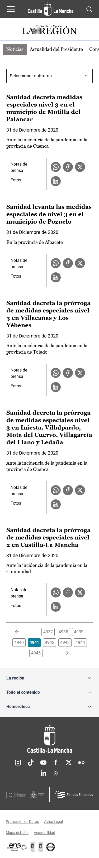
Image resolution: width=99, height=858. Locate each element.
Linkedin (43, 773)
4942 (49, 642)
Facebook (56, 762)
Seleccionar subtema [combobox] (31, 75)
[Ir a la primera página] (21, 632)
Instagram (18, 762)
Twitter (68, 762)
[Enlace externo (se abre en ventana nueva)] (40, 847)
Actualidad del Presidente (56, 49)
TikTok (30, 762)
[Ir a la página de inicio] (50, 9)
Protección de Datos (22, 822)
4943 (65, 642)
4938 (63, 631)
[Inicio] (49, 739)
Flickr (81, 762)
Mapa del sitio (17, 833)
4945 (36, 652)
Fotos (16, 179)
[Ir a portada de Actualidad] (49, 30)
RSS (56, 773)
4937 (48, 631)
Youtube (43, 762)
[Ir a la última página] (62, 653)
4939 (78, 631)
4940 (19, 642)
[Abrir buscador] (89, 9)
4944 (80, 642)
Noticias (14, 49)
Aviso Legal (53, 822)
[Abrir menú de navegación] (10, 9)
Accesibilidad (44, 833)
